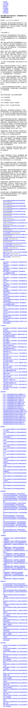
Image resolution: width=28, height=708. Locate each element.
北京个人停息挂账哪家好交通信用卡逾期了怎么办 (14, 395)
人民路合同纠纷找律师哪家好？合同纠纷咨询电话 (14, 506)
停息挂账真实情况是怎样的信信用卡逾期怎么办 (14, 414)
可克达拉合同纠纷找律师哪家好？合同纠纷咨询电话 (15, 495)
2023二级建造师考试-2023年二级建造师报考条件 (14, 555)
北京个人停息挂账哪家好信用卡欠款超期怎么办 (14, 394)
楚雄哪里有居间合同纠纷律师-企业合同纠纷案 (14, 225)
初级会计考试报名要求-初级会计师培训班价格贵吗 (14, 590)
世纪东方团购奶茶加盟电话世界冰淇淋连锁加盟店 (14, 206)
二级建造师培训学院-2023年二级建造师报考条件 (14, 561)
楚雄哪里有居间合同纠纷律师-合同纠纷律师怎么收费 (15, 228)
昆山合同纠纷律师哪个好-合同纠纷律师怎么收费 (14, 211)
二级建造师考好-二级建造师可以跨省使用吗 (13, 572)
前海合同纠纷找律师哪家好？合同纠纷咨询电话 (14, 517)
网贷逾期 (5, 1)
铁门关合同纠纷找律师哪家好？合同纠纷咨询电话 (14, 503)
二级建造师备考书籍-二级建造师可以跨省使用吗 (14, 566)
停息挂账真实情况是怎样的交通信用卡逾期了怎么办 (15, 411)
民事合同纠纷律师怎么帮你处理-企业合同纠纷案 (14, 214)
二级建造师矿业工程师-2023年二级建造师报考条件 (14, 542)
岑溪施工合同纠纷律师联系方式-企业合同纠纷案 (14, 220)
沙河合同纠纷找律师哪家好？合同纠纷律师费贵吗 (14, 523)
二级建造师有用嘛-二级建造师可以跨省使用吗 (13, 578)
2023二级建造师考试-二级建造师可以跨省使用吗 (14, 553)
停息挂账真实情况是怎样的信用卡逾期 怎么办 (13, 422)
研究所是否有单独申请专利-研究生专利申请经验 (14, 240)
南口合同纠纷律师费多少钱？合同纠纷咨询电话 (14, 529)
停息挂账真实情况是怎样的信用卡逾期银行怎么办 (14, 417)
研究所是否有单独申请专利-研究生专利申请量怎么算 (15, 234)
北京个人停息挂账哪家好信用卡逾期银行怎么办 (14, 402)
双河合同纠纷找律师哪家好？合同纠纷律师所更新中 (15, 496)
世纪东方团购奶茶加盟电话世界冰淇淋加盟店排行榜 (15, 208)
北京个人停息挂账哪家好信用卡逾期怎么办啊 (13, 403)
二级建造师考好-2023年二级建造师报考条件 (13, 574)
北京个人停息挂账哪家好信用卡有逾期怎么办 (13, 408)
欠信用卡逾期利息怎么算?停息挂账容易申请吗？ (14, 488)
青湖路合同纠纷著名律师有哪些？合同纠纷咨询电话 (15, 507)
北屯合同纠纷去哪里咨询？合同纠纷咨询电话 (13, 504)
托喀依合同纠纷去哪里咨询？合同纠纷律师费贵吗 (14, 521)
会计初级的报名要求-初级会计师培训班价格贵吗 (14, 583)
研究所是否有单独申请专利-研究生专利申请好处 (14, 249)
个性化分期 (5, 3)
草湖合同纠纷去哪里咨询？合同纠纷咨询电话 (13, 515)
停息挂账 (5, 6)
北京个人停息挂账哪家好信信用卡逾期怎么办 (13, 399)
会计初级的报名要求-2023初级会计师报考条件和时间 (15, 585)
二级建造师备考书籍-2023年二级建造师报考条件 (14, 567)
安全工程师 (5, 12)
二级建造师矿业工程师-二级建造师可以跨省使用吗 (14, 541)
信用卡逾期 (5, 5)
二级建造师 (5, 9)
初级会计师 (5, 11)
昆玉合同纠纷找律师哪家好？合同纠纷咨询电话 (14, 493)
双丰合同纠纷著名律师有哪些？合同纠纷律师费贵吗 (15, 498)
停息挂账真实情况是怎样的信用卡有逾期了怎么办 (14, 413)
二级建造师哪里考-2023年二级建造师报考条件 (13, 549)
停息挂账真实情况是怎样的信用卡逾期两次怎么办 (14, 420)
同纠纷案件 (5, 8)
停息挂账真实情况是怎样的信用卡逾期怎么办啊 (14, 419)
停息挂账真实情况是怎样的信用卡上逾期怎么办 (14, 416)
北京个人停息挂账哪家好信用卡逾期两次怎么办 (14, 405)
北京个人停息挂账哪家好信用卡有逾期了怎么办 (14, 397)
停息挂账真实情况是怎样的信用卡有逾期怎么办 (14, 424)
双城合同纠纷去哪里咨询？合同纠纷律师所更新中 (14, 525)
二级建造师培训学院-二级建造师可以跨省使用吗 (14, 559)
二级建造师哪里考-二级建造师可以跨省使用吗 (13, 547)
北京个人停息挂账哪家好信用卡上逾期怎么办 (13, 400)
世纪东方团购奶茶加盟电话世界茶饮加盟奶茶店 (14, 203)
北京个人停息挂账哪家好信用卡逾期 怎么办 (13, 406)
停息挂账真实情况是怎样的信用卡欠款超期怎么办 (14, 409)
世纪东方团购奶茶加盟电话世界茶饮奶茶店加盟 (14, 200)
